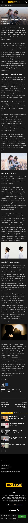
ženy (20, 391)
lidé (16, 389)
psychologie (10, 391)
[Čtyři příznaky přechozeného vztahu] (5, 445)
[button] (26, 2)
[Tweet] (10, 384)
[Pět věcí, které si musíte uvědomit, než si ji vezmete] (5, 432)
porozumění (4, 391)
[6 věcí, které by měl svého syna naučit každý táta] (5, 438)
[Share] (6, 384)
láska (13, 389)
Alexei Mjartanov (6, 23)
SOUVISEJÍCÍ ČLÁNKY (7, 412)
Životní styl (7, 5)
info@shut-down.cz (17, 504)
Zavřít (22, 516)
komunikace (8, 389)
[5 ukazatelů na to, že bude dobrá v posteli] (5, 425)
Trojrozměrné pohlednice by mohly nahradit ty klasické (21, 406)
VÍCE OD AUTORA (18, 412)
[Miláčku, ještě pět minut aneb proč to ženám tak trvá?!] (5, 418)
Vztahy (11, 5)
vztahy (16, 391)
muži (20, 389)
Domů (2, 5)
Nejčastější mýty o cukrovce (5, 405)
